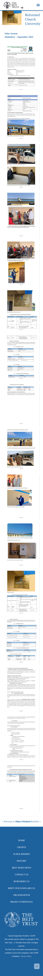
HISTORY (21, 861)
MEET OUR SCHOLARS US (21, 888)
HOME (21, 840)
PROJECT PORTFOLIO (21, 902)
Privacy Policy (26, 956)
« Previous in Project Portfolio (16, 821)
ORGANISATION (21, 895)
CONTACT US (21, 874)
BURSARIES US (21, 881)
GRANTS (21, 847)
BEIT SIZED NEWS (21, 867)
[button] (38, 5)
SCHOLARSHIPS (21, 854)
